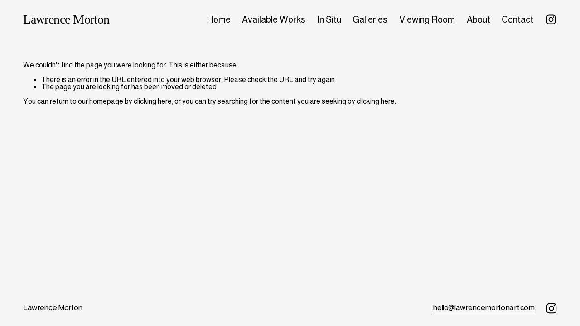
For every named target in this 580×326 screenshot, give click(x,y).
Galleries (370, 19)
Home (219, 19)
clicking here (153, 101)
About (478, 19)
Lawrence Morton (66, 19)
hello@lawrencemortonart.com (484, 307)
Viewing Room (427, 19)
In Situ (329, 19)
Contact (517, 19)
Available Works (273, 19)
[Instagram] (551, 19)
